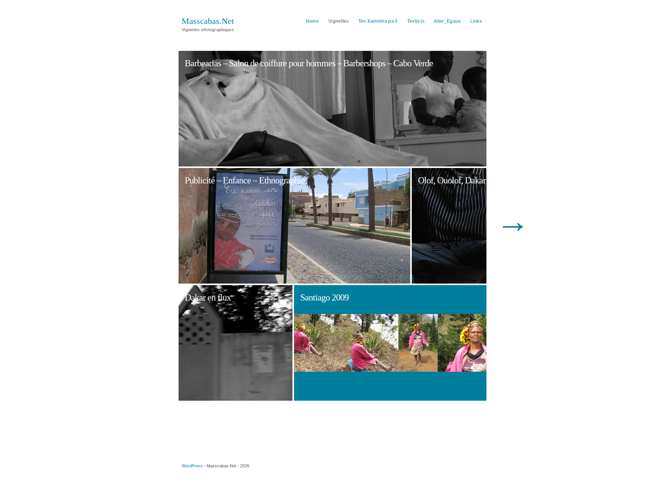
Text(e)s (415, 21)
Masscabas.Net (208, 21)
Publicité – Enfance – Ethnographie (245, 180)
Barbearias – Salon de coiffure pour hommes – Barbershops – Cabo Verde (309, 63)
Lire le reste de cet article (209, 89)
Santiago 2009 (324, 297)
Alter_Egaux (447, 21)
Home (312, 21)
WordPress (192, 465)
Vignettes (338, 21)
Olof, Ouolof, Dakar (440, 186)
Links (476, 21)
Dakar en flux (208, 297)
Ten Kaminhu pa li (378, 21)
